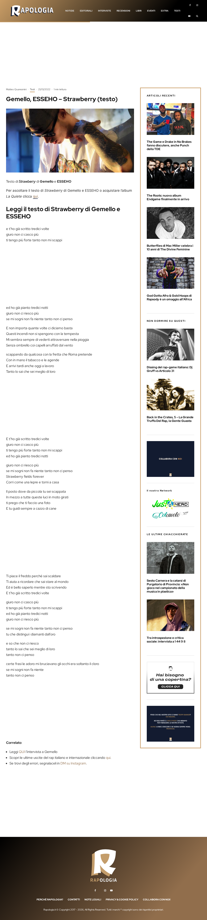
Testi (177, 10)
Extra (164, 10)
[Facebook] (190, 5)
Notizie (69, 10)
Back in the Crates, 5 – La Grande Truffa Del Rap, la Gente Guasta (170, 419)
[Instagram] (197, 5)
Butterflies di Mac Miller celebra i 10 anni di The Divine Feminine (170, 247)
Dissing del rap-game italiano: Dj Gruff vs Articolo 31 (169, 369)
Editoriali (86, 10)
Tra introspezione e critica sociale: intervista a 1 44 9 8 (166, 639)
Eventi (151, 10)
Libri (139, 10)
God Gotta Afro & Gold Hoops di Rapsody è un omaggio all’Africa (169, 297)
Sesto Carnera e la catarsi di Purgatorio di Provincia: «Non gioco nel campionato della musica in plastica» (168, 586)
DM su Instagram (73, 763)
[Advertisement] (103, 57)
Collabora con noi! (156, 899)
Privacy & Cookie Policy (122, 899)
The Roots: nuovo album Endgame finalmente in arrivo (168, 197)
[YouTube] (189, 16)
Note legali (92, 899)
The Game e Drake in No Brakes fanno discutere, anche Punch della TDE (169, 145)
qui (35, 196)
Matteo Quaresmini (16, 89)
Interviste (104, 10)
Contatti (74, 899)
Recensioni (123, 10)
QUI (22, 752)
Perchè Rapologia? (50, 899)
